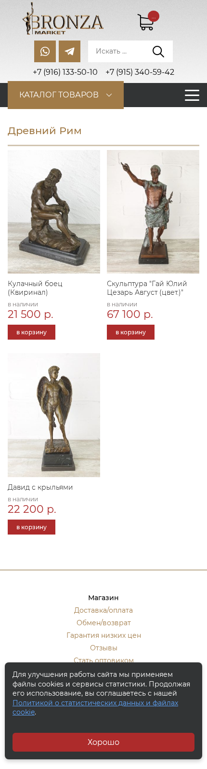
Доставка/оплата (103, 610)
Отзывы (103, 648)
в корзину (31, 332)
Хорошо (103, 742)
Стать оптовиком (104, 660)
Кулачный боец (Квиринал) (35, 288)
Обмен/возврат (104, 622)
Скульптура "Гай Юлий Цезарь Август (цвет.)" (147, 288)
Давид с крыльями (40, 487)
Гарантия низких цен (103, 635)
